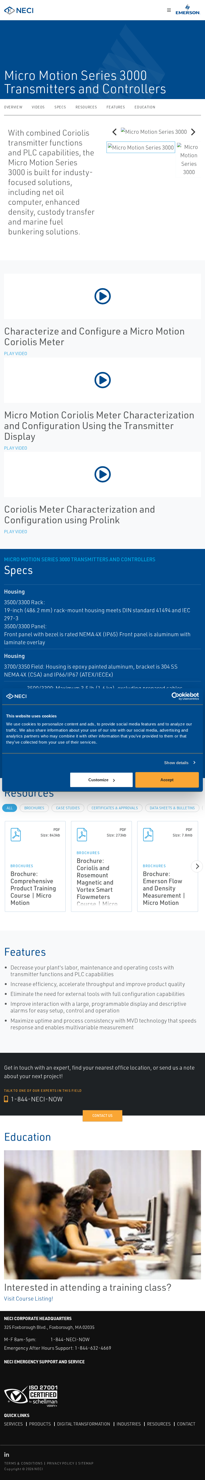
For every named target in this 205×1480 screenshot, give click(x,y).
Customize (98, 780)
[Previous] (115, 132)
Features (116, 107)
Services (13, 1424)
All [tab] (10, 808)
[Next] (192, 132)
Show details (176, 762)
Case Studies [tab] (68, 808)
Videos (38, 107)
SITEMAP (85, 1463)
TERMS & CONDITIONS (23, 1463)
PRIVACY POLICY (60, 1463)
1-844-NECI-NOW (36, 1099)
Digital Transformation (83, 1424)
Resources (86, 107)
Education (145, 107)
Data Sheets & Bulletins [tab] (172, 808)
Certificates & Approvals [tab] (115, 808)
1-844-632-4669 (93, 1348)
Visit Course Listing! (28, 1298)
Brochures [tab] (34, 808)
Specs (60, 107)
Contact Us (102, 1115)
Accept (167, 780)
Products (40, 1424)
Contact (186, 1424)
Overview (13, 107)
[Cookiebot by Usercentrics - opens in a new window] (175, 696)
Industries (129, 1424)
